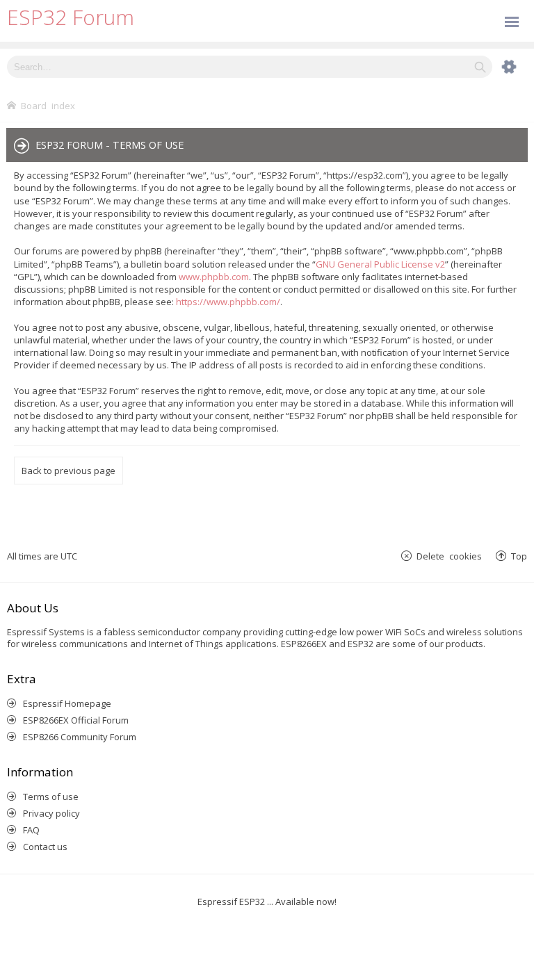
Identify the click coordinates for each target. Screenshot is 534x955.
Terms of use (51, 796)
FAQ (31, 830)
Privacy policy (51, 813)
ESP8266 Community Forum (79, 736)
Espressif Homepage (67, 703)
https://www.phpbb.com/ (228, 301)
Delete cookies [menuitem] (449, 555)
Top (519, 555)
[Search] (480, 67)
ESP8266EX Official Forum (76, 720)
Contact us (45, 846)
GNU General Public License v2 (380, 264)
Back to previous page (68, 470)
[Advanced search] (502, 67)
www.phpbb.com (214, 276)
